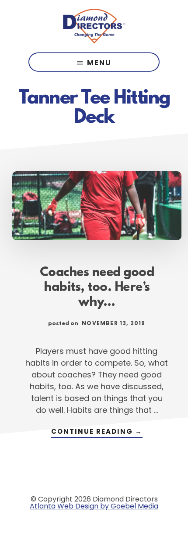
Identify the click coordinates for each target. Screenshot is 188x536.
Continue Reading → (97, 432)
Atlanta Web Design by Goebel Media (94, 506)
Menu (99, 63)
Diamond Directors (94, 26)
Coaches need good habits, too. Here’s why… (97, 288)
